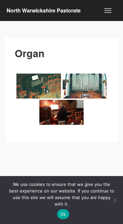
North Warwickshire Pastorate (44, 10)
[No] (115, 200)
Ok (63, 214)
